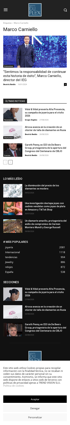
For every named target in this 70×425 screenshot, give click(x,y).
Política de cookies (13, 385)
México (29, 288)
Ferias (64, 283)
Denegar (35, 408)
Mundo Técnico (44, 288)
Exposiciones (50, 283)
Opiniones (21, 291)
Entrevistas (8, 66)
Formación (19, 286)
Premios (49, 291)
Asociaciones (18, 281)
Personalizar (35, 417)
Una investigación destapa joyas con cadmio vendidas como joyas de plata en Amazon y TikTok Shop (45, 206)
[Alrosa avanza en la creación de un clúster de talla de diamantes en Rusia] (12, 132)
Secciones (62, 291)
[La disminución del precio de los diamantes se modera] (12, 190)
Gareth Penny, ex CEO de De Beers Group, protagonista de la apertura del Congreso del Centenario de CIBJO (45, 148)
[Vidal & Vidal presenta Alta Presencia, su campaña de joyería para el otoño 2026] (12, 114)
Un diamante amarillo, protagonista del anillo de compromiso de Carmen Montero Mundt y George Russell (46, 224)
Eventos (7, 155)
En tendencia (61, 281)
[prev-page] (5, 162)
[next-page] (10, 162)
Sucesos (62, 293)
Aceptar (35, 399)
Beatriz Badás (9, 84)
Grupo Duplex (31, 120)
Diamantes (8, 137)
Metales (18, 288)
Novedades (8, 120)
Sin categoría (48, 293)
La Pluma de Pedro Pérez (55, 286)
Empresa (46, 281)
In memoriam (34, 286)
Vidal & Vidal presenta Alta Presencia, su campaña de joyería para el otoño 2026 (45, 112)
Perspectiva (35, 291)
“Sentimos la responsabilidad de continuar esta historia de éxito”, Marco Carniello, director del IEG (34, 76)
